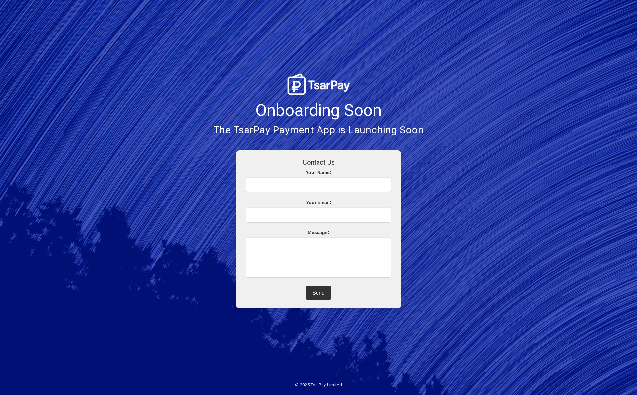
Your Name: (318, 172)
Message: (318, 232)
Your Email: (318, 202)
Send (318, 293)
